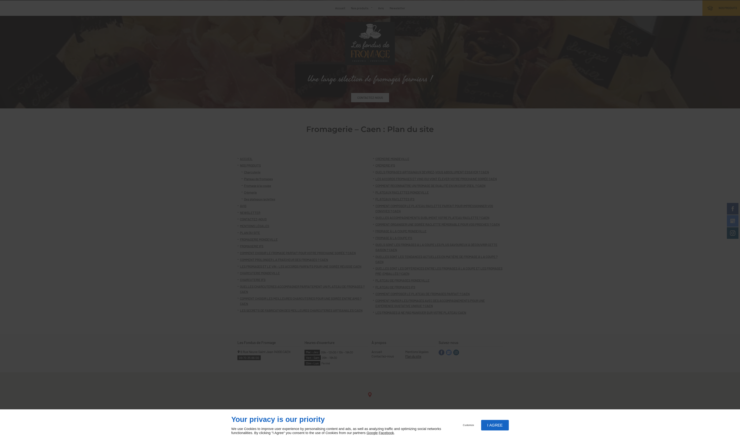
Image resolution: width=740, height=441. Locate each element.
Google (372, 433)
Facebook (386, 433)
